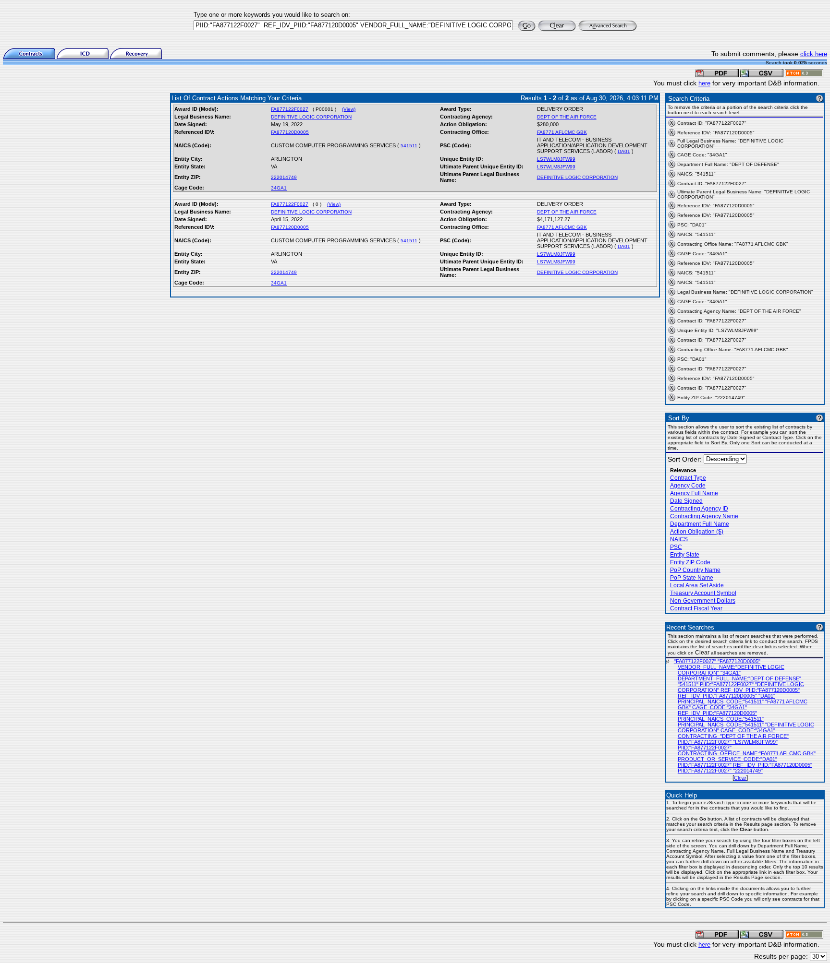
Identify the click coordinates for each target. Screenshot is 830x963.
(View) (348, 109)
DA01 (624, 151)
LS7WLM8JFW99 (556, 159)
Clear (740, 778)
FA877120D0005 (290, 132)
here (704, 83)
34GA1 (279, 187)
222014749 (284, 177)
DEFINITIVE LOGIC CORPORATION (311, 116)
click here (813, 54)
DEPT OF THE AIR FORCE (567, 116)
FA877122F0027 (289, 109)
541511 (409, 145)
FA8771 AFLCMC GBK (562, 132)
